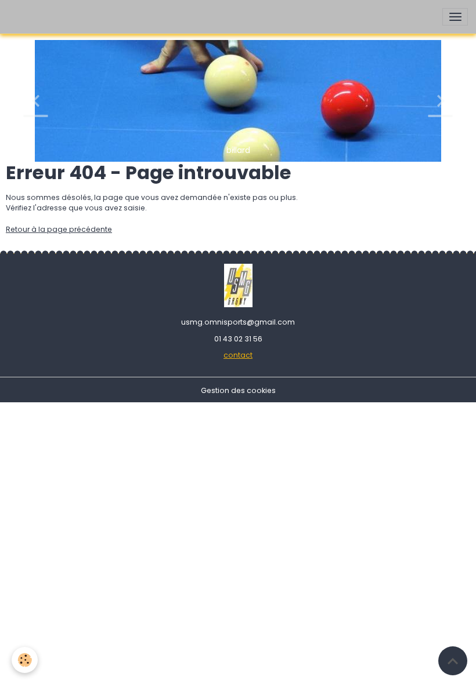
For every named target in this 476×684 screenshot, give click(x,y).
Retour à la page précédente (59, 229)
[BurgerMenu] (455, 17)
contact (238, 355)
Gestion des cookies (238, 390)
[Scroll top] (452, 660)
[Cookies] (25, 660)
